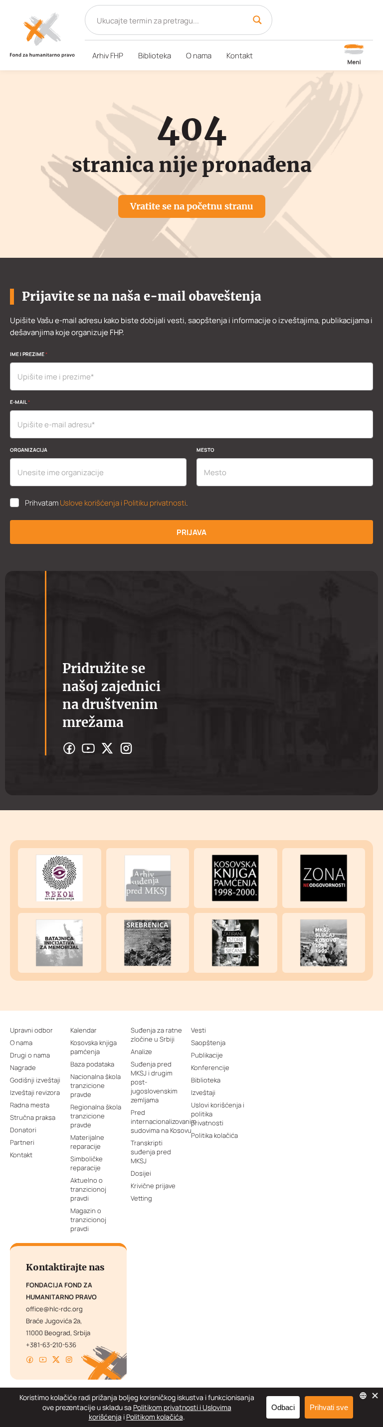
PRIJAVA (191, 532)
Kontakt (239, 55)
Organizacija (28, 449)
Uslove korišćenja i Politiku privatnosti (123, 503)
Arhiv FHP (107, 55)
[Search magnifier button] (257, 19)
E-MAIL (20, 401)
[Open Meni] (354, 55)
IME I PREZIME (28, 354)
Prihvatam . (106, 503)
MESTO (205, 449)
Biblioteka (154, 55)
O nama (198, 55)
